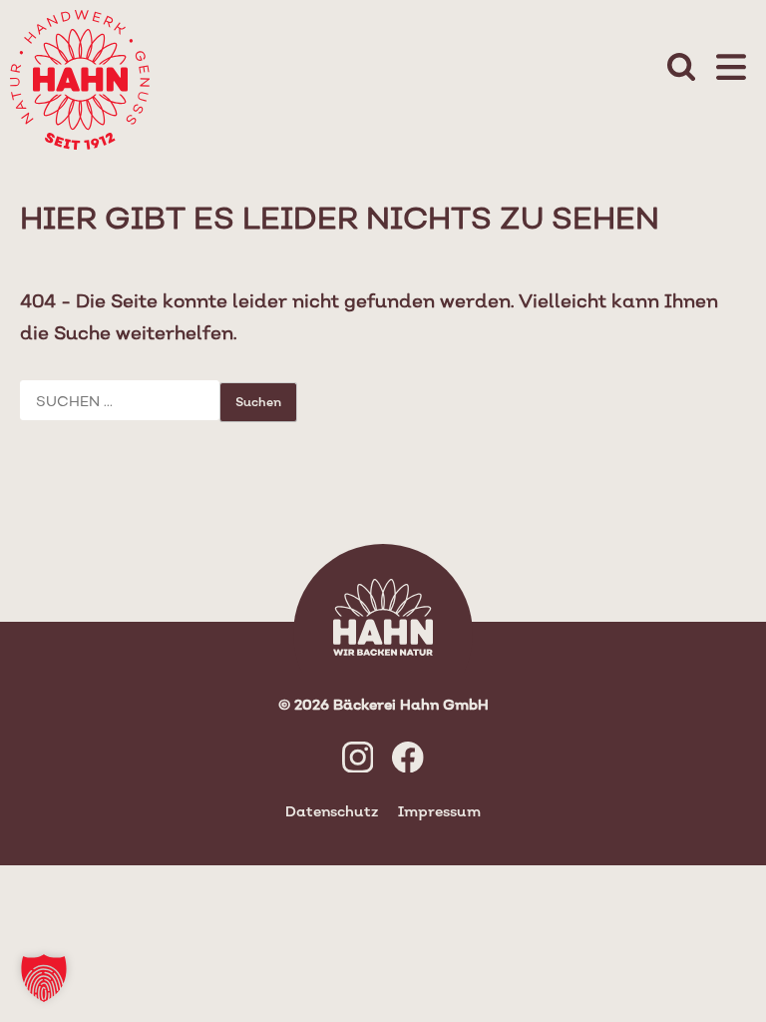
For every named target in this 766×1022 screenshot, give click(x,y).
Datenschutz (331, 810)
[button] (44, 978)
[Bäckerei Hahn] (74, 74)
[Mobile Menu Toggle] (731, 69)
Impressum (439, 810)
